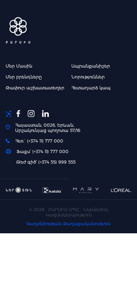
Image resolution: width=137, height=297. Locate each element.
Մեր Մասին (19, 66)
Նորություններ (88, 77)
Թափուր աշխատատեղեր (35, 87)
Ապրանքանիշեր (90, 66)
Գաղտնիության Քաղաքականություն (68, 223)
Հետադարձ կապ (91, 87)
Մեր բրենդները (24, 77)
